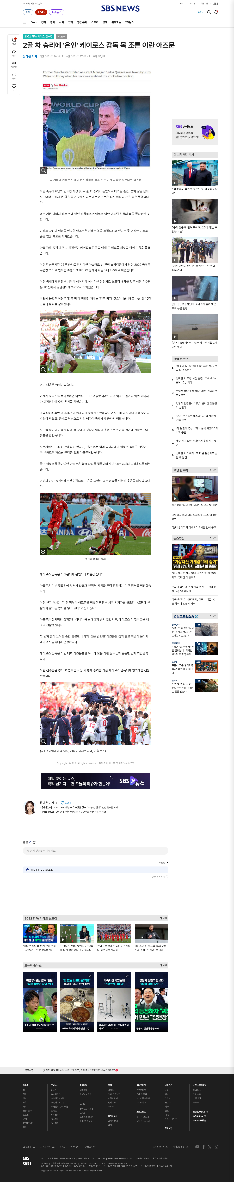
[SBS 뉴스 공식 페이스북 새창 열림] (203, 1146)
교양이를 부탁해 (143, 1098)
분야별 (25, 1084)
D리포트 (111, 1106)
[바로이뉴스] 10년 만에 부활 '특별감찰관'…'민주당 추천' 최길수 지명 (74, 811)
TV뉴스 (129, 22)
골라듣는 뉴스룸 (86, 1108)
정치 (43, 22)
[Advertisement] (95, 896)
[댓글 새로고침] (34, 842)
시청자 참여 (47, 1147)
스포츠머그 (141, 1090)
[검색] (208, 12)
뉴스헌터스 (55, 1094)
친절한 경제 (113, 1098)
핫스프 (174, 680)
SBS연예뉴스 (199, 1111)
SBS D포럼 (198, 1120)
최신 (25, 1090)
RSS (167, 1115)
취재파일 (116, 22)
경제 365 (112, 1102)
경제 (52, 22)
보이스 (82, 1113)
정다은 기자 (47, 803)
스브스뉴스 (141, 1111)
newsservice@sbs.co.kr (118, 1163)
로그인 (192, 3)
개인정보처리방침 (90, 1147)
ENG (182, 3)
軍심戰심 (84, 1090)
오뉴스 (54, 1110)
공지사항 (168, 1128)
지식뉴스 (197, 1090)
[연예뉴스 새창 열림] (195, 132)
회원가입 (204, 3)
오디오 (82, 1103)
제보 (167, 1094)
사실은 (111, 1090)
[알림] (216, 12)
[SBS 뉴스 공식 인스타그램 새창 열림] (216, 1146)
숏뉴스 (167, 1102)
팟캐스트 (197, 1094)
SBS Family (160, 1147)
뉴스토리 (55, 1119)
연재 (110, 1084)
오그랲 (174, 662)
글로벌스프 (176, 625)
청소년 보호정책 (165, 1166)
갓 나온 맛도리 (143, 1117)
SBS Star (198, 1116)
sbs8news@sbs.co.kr (123, 1158)
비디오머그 (141, 1084)
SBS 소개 (29, 1147)
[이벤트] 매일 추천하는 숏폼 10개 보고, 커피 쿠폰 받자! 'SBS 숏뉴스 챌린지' (79, 1070)
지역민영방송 (180, 1147)
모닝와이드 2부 (57, 1102)
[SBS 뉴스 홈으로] (120, 8)
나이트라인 (55, 1115)
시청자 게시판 (170, 1119)
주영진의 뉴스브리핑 (60, 1106)
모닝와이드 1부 (57, 1098)
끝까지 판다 (113, 1121)
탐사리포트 (112, 1115)
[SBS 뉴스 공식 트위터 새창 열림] (209, 1147)
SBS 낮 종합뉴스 (87, 1121)
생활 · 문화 (27, 1110)
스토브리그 (141, 1102)
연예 (105, 22)
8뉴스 (33, 22)
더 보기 (162, 917)
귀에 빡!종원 (142, 1094)
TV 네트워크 (28, 1123)
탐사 (110, 1125)
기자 (167, 1106)
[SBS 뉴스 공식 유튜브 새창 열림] (197, 1147)
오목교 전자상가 (143, 1121)
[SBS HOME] (216, 3)
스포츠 (94, 22)
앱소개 (167, 1110)
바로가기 (168, 1084)
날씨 (167, 1090)
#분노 (201, 12)
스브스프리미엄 (199, 1084)
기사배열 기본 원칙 (148, 1166)
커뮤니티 (197, 1098)
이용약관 (74, 1147)
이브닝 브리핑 (85, 1094)
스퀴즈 (196, 1102)
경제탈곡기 (176, 643)
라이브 (167, 1098)
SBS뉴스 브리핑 (87, 1117)
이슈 (25, 1127)
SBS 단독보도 (114, 1094)
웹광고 (62, 1147)
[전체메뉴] (24, 22)
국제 (70, 22)
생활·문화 (82, 22)
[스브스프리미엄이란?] (197, 616)
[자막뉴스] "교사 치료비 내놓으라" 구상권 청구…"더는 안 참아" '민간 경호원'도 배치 (81, 807)
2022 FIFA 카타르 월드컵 (38, 36)
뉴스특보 (55, 1123)
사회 (61, 22)
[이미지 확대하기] (43, 170)
